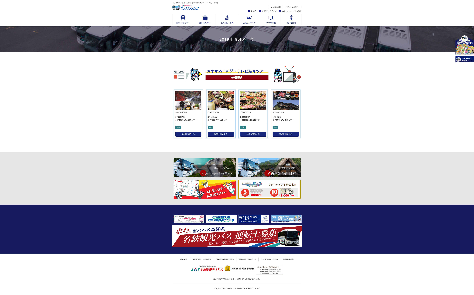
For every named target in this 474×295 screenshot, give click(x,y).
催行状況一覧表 (227, 23)
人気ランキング (249, 23)
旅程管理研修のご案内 (225, 259)
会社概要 (183, 259)
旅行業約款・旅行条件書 (201, 259)
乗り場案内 (291, 23)
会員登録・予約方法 (269, 11)
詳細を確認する (188, 134)
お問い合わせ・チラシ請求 (291, 11)
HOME (253, 11)
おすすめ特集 (271, 23)
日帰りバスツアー (183, 23)
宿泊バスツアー (205, 23)
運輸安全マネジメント (247, 259)
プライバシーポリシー (269, 259)
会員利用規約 (288, 259)
